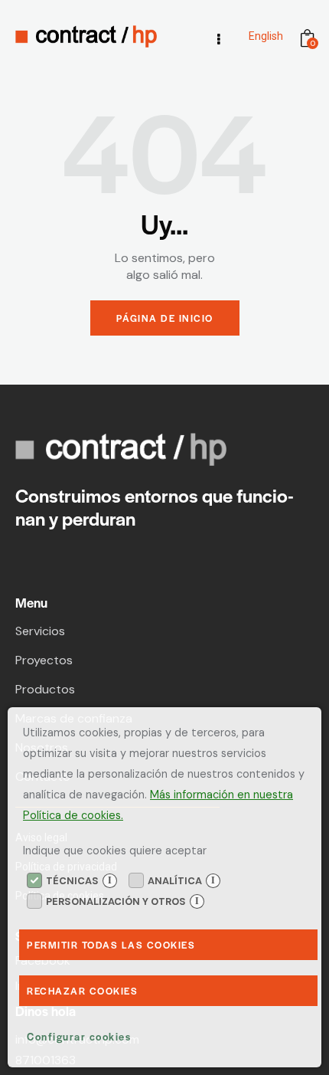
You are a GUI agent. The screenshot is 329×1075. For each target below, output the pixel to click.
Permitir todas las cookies (111, 945)
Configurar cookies (79, 1036)
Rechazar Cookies (82, 991)
